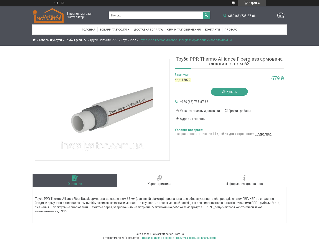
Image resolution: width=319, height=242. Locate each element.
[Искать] (206, 15)
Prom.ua (179, 234)
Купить (232, 92)
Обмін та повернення (184, 29)
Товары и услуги (50, 40)
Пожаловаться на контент (158, 237)
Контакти (212, 29)
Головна (88, 29)
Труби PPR (128, 40)
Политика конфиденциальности (196, 237)
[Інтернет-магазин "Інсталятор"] (49, 15)
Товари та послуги (115, 29)
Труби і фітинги (76, 40)
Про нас (230, 29)
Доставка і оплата (148, 29)
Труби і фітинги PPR (104, 40)
